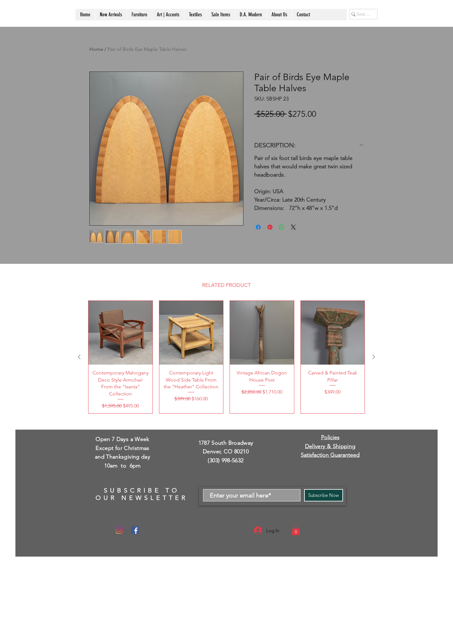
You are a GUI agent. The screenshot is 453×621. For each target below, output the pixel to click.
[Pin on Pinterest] (270, 227)
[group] (226, 357)
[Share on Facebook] (258, 227)
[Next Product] (373, 357)
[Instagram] (119, 530)
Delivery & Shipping (330, 446)
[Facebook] (135, 530)
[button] (296, 530)
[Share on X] (293, 227)
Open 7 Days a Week (122, 439)
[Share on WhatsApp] (281, 227)
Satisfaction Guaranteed (330, 454)
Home (96, 49)
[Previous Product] (79, 357)
